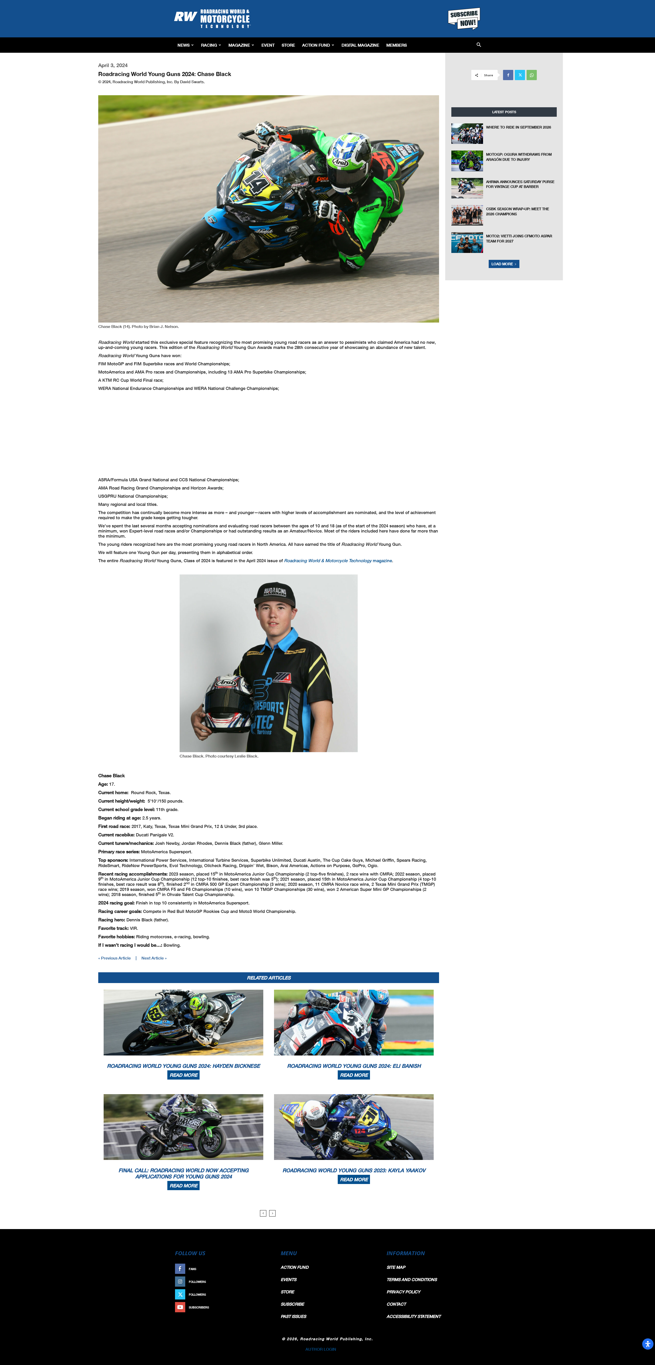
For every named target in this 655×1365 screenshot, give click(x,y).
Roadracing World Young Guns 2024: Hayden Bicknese (183, 1066)
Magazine (239, 44)
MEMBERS (396, 44)
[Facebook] (508, 75)
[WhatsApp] (532, 75)
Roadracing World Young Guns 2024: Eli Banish (354, 1066)
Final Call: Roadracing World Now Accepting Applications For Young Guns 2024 (183, 1173)
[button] (479, 45)
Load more (502, 264)
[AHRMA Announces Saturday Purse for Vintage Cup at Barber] (467, 188)
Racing (209, 44)
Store (288, 44)
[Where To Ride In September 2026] (467, 133)
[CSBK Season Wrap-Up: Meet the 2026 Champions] (467, 215)
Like (265, 1269)
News (184, 44)
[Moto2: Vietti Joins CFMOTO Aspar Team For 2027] (467, 242)
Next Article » (154, 957)
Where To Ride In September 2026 (518, 127)
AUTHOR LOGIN (320, 1349)
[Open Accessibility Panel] (647, 1344)
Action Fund (316, 44)
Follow (262, 1281)
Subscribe (260, 1307)
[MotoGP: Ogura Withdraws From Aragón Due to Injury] (467, 161)
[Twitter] (520, 75)
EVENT (268, 44)
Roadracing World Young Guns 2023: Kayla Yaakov (353, 1170)
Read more (183, 1075)
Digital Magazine (360, 44)
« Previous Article (114, 957)
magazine (338, 560)
